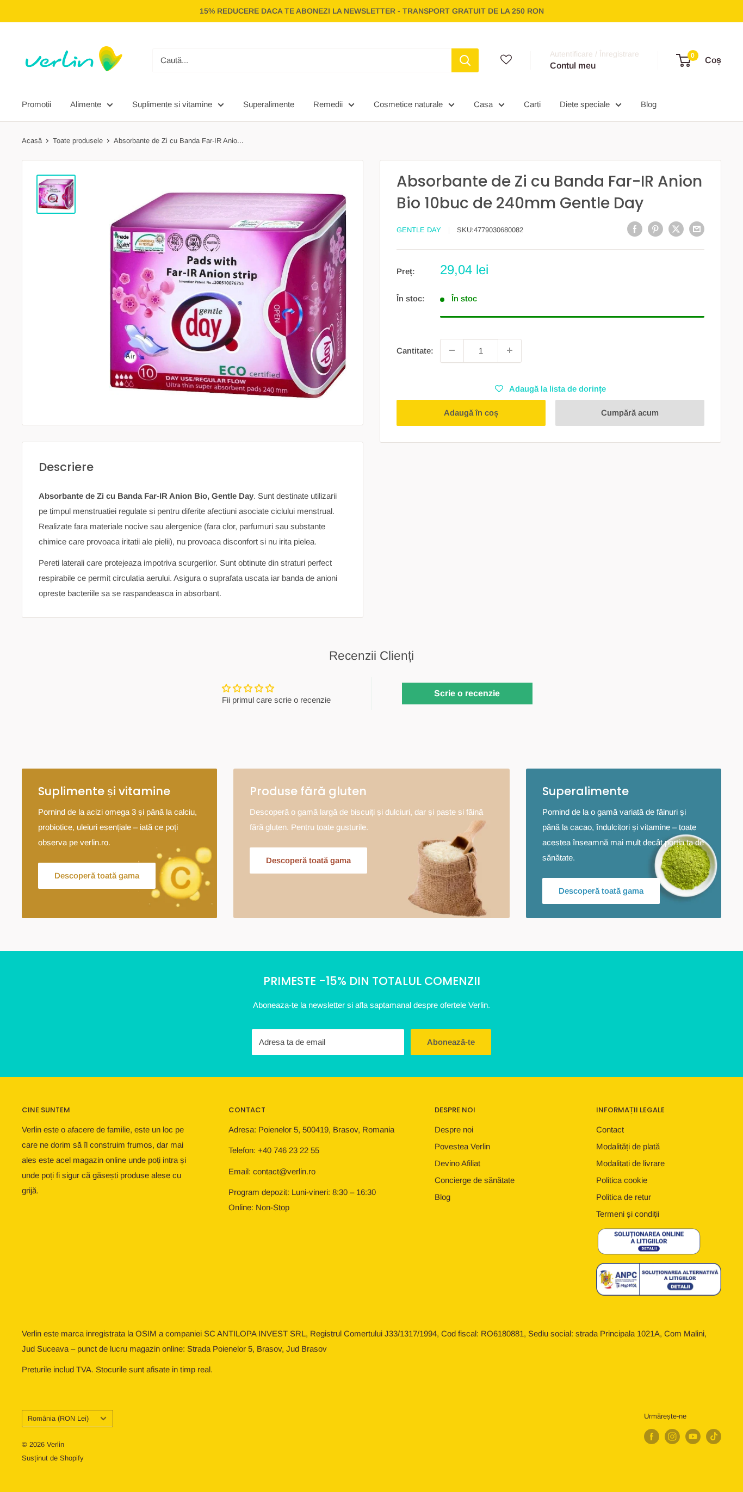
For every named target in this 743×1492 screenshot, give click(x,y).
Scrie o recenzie (467, 693)
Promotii (36, 104)
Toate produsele (78, 141)
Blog (649, 104)
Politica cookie (621, 1180)
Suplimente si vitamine (172, 104)
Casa (483, 104)
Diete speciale (585, 104)
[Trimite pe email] (696, 229)
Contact (610, 1129)
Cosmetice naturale (408, 104)
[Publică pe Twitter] (676, 229)
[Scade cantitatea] (452, 350)
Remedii (328, 104)
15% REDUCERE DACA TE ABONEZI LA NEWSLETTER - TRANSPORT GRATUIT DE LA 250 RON (372, 11)
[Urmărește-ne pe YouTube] (693, 1436)
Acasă (32, 141)
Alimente (85, 104)
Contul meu (573, 65)
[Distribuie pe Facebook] (634, 229)
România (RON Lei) (58, 1418)
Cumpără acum (630, 412)
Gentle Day (419, 230)
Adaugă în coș (471, 412)
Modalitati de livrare (630, 1163)
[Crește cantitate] (509, 350)
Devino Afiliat (457, 1163)
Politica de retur (623, 1197)
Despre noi (454, 1129)
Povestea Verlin (462, 1146)
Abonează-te (451, 1042)
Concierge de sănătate (475, 1180)
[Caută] (465, 60)
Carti (532, 104)
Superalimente (268, 104)
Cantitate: (415, 350)
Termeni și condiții (627, 1213)
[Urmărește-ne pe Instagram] (672, 1436)
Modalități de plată (628, 1146)
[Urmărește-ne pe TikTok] (713, 1436)
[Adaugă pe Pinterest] (655, 229)
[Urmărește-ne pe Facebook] (651, 1436)
